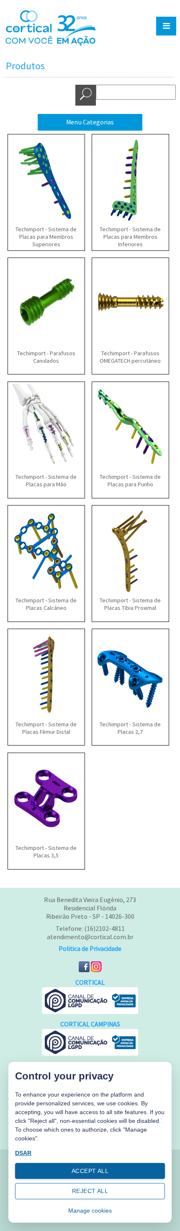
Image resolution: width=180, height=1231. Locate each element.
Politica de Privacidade (90, 949)
